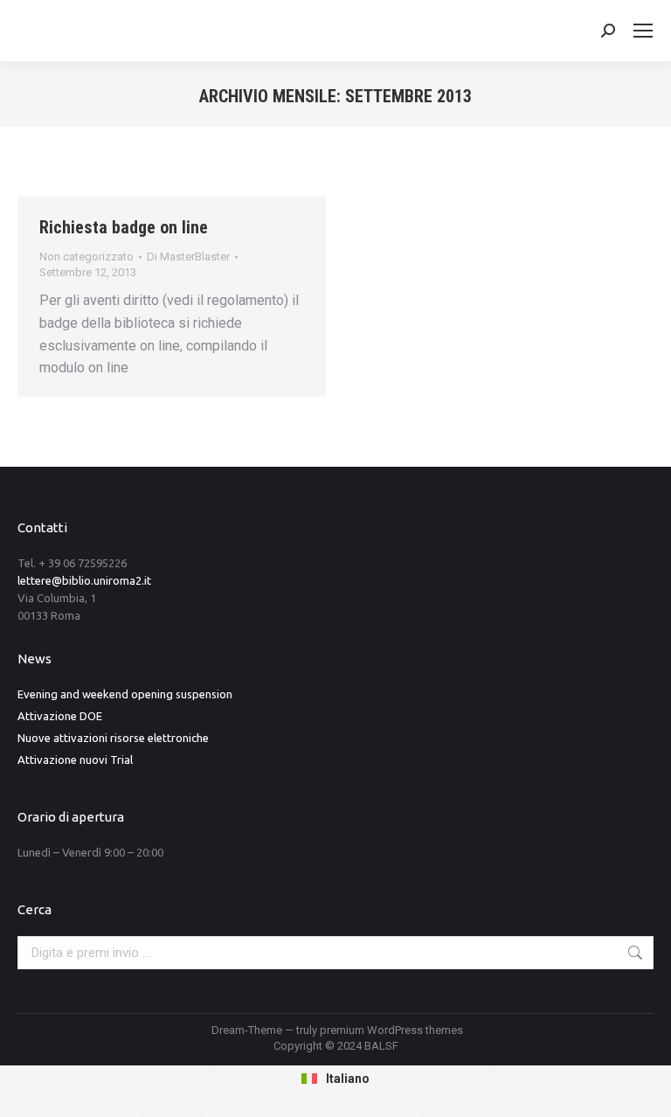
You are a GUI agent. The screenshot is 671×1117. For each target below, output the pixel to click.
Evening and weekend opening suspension (124, 694)
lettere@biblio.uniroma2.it (84, 580)
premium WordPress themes (391, 1030)
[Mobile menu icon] (643, 30)
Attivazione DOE (59, 716)
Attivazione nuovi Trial (75, 759)
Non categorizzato (86, 256)
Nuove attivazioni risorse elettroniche (113, 738)
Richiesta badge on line (123, 227)
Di (188, 256)
